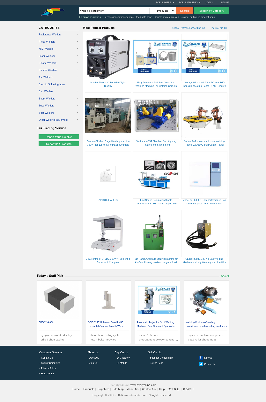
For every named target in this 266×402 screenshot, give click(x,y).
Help (162, 389)
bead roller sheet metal (202, 339)
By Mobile (122, 363)
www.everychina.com (143, 384)
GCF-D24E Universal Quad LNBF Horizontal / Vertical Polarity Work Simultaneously (105, 325)
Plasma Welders (48, 70)
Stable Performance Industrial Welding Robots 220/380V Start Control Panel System (204, 145)
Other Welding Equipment (53, 119)
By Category (123, 357)
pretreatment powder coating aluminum (163, 339)
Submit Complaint (50, 363)
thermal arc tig (219, 28)
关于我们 (173, 389)
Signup (224, 2)
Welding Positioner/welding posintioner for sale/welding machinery (206, 324)
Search (184, 10)
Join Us (93, 363)
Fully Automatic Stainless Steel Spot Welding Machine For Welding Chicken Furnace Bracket (156, 86)
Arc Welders (46, 77)
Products (88, 389)
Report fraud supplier (59, 136)
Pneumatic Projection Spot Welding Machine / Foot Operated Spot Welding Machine (157, 325)
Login (209, 2)
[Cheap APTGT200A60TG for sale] (108, 180)
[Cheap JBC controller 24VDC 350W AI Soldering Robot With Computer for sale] (108, 255)
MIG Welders (46, 48)
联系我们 (188, 389)
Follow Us (209, 364)
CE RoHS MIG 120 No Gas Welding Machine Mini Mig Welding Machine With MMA (204, 262)
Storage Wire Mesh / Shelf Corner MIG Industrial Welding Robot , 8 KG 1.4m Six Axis (204, 86)
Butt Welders (46, 91)
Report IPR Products (58, 143)
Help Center (47, 373)
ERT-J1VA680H (47, 322)
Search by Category (211, 10)
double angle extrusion (167, 17)
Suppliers (103, 389)
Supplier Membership (161, 357)
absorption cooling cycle (104, 335)
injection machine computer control (209, 335)
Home (76, 389)
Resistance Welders (50, 34)
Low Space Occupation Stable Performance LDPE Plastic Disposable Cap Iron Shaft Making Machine (156, 203)
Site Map (118, 389)
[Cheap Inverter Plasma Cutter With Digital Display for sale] (108, 78)
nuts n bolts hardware (103, 339)
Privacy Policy (48, 368)
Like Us (208, 357)
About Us (93, 352)
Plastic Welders (47, 63)
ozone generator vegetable (119, 17)
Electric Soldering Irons (52, 84)
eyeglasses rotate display (56, 335)
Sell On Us (154, 352)
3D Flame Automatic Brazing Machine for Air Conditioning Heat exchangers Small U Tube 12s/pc (156, 262)
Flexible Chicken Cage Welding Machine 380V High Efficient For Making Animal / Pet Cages (108, 145)
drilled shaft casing (52, 339)
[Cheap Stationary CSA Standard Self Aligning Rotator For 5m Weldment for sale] (156, 137)
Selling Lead (156, 363)
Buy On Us (121, 352)
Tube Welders (46, 105)
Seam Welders (47, 98)
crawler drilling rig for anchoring (198, 17)
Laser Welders (47, 56)
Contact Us (47, 357)
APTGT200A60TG (108, 200)
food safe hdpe (144, 17)
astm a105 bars (148, 335)
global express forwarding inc (188, 28)
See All (225, 275)
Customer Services (51, 352)
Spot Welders (46, 112)
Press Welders (47, 41)
